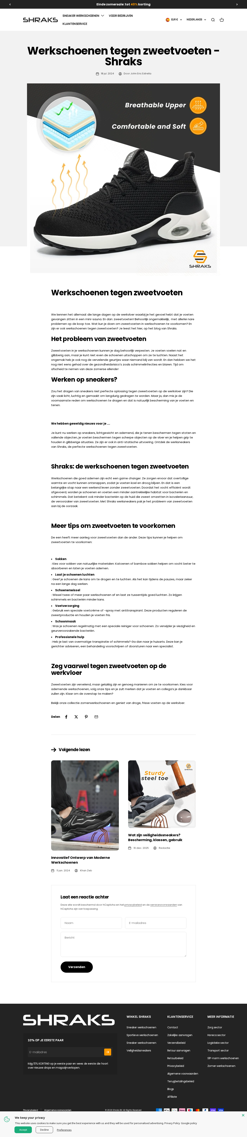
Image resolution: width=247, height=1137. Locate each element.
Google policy (189, 1123)
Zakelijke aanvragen (179, 1035)
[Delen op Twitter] (76, 717)
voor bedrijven (121, 15)
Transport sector (218, 1050)
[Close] (243, 1115)
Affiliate (172, 1097)
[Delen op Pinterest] (86, 717)
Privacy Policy (172, 1123)
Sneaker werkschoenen (81, 15)
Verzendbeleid (176, 1043)
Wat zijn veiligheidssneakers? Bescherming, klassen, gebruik (155, 837)
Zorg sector (214, 1027)
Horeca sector (216, 1035)
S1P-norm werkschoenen (223, 1058)
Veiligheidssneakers (139, 1050)
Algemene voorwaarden (182, 1074)
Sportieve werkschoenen (142, 1035)
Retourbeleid (175, 1058)
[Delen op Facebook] (66, 717)
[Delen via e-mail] (96, 717)
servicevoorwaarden (163, 905)
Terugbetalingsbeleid (180, 1081)
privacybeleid (133, 905)
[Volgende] (237, 4)
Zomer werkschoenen (221, 1066)
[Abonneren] (107, 1052)
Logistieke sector (218, 1043)
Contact (172, 1027)
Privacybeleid (175, 1066)
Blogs (170, 1089)
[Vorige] (10, 4)
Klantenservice (75, 24)
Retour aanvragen (178, 1050)
